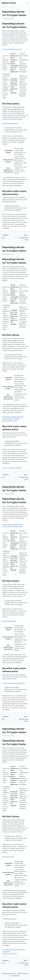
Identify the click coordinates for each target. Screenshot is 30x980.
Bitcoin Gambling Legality (9, 420)
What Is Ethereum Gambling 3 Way (12, 524)
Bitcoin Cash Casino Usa (9, 953)
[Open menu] (27, 3)
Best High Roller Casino (23, 237)
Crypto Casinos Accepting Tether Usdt (13, 683)
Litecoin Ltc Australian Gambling (11, 468)
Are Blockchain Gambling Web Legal (13, 416)
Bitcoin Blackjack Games (9, 621)
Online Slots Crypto (8, 857)
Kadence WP (16, 975)
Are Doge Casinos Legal (9, 918)
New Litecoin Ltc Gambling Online (12, 526)
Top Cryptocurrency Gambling (11, 418)
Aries (5, 236)
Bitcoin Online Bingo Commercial (11, 49)
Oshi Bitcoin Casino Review (10, 123)
